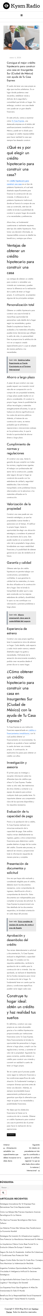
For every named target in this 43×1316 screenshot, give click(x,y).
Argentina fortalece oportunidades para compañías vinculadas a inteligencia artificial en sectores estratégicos (20, 1271)
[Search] (3, 1192)
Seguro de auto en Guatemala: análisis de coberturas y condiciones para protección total (21, 1254)
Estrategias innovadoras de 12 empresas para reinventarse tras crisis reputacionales (17, 1205)
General (11, 1135)
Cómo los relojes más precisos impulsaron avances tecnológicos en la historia (20, 1213)
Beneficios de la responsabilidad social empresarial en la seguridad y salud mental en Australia (20, 1297)
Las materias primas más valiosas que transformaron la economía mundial (20, 1230)
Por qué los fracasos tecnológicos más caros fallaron (18, 1222)
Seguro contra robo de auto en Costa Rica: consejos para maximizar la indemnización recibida (21, 1262)
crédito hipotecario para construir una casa (18, 182)
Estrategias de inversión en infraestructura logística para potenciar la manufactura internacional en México (21, 1238)
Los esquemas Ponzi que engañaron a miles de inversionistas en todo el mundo (18, 1289)
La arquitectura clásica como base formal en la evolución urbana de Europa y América (19, 1246)
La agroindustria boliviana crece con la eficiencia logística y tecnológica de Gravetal (20, 1281)
